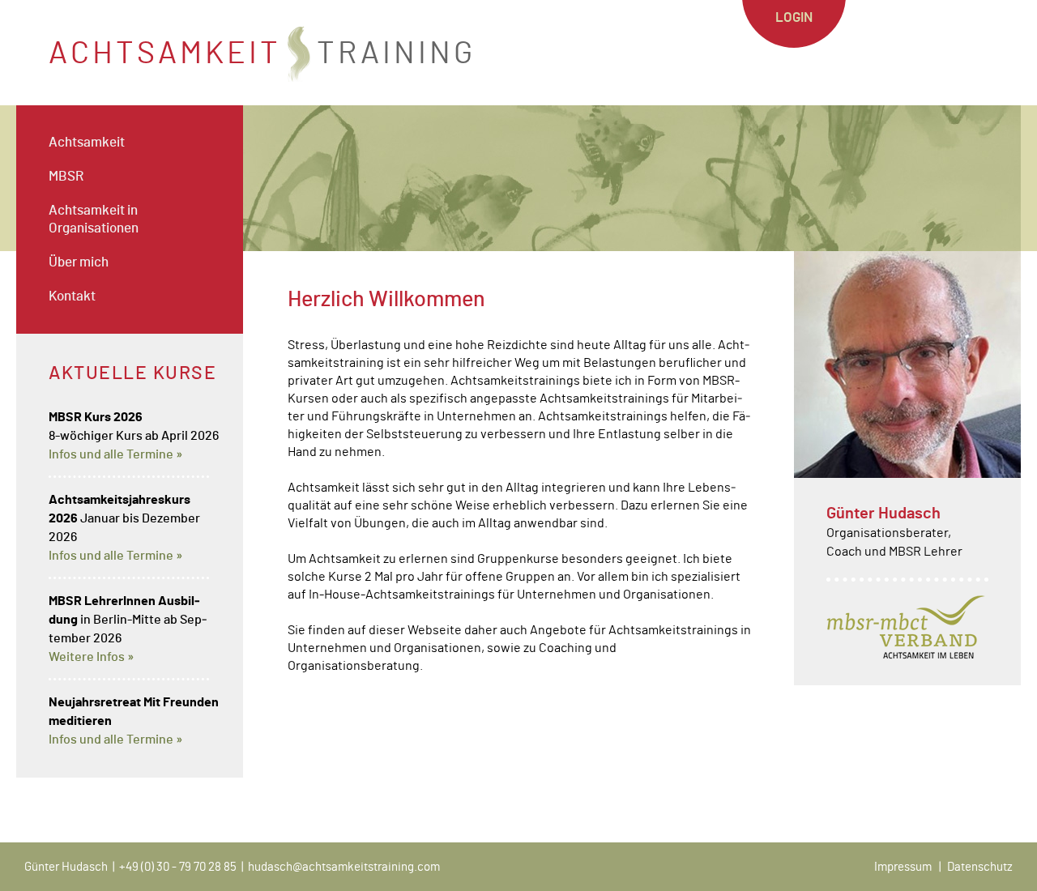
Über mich (79, 262)
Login (794, 17)
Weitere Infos (87, 656)
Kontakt (72, 296)
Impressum (903, 867)
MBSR (66, 176)
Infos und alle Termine (111, 454)
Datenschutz (980, 867)
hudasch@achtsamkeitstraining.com (344, 867)
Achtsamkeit (87, 142)
